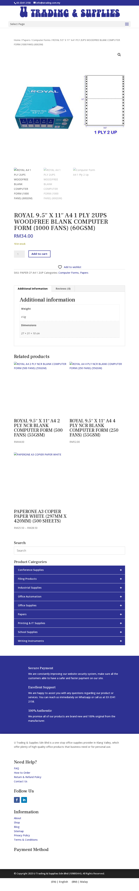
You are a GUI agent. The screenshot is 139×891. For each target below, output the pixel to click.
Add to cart (39, 254)
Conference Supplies (70, 569)
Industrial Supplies (70, 587)
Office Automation (70, 596)
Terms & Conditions (26, 839)
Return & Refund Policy (27, 777)
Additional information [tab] (33, 288)
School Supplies (70, 631)
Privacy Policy (22, 835)
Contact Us (20, 781)
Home (17, 40)
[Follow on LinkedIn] (24, 800)
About (17, 818)
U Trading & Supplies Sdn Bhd (51, 873)
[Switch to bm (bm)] (80, 882)
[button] (119, 54)
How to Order (22, 772)
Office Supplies (70, 605)
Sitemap (19, 831)
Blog (17, 827)
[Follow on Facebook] (17, 800)
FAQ (16, 768)
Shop (17, 822)
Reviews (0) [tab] (63, 288)
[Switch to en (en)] (59, 882)
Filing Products (70, 578)
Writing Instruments (70, 640)
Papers (26, 40)
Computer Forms (41, 40)
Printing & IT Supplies (70, 623)
